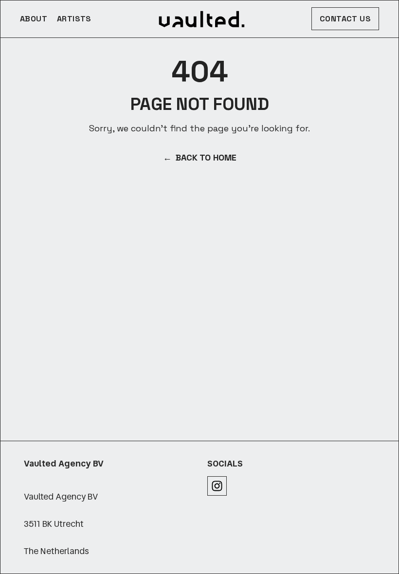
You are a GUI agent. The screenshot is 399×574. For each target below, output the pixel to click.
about (33, 19)
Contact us (345, 19)
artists (74, 19)
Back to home (199, 157)
